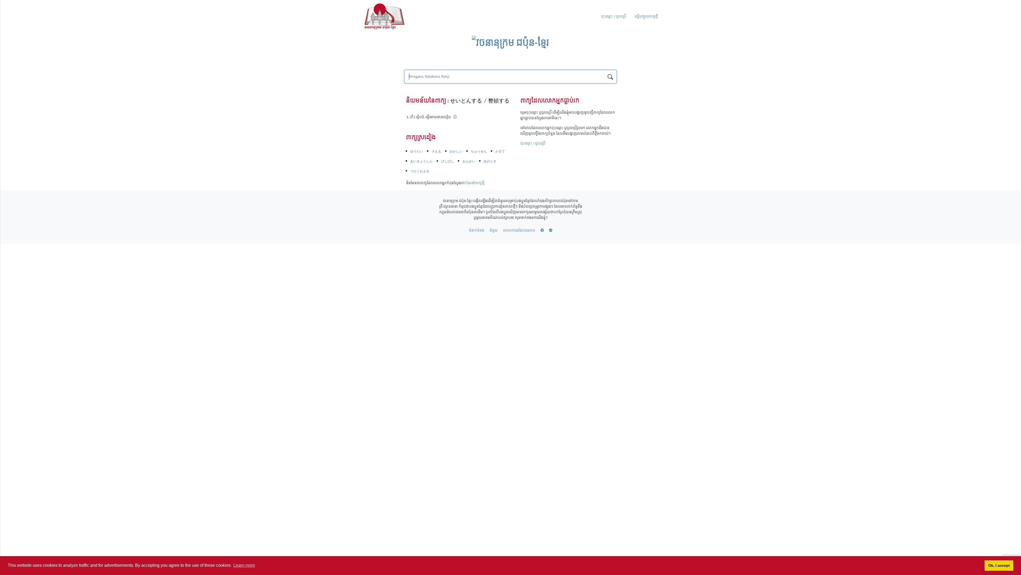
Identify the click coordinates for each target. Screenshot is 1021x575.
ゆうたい (416, 151)
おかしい (456, 151)
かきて (500, 151)
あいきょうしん (421, 161)
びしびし (447, 161)
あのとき (490, 161)
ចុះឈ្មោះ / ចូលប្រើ (613, 16)
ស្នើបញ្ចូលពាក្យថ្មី (646, 16)
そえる (436, 151)
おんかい (468, 161)
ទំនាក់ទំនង (476, 230)
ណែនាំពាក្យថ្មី (475, 183)
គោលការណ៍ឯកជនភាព (519, 230)
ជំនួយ (493, 230)
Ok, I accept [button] (999, 565)
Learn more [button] (244, 565)
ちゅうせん (479, 151)
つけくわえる (419, 171)
